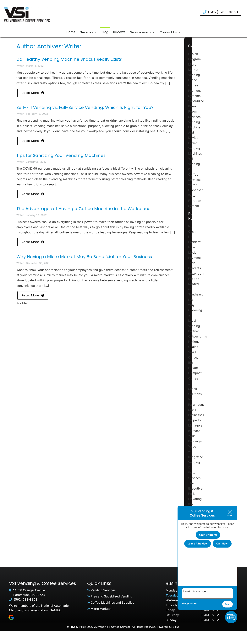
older (22, 303)
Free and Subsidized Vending (111, 596)
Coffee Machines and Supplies (112, 602)
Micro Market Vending (194, 69)
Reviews (119, 32)
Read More (30, 92)
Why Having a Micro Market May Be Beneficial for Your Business (84, 257)
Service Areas (140, 32)
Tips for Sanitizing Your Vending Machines (61, 155)
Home (70, 32)
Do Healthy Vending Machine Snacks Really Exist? (69, 59)
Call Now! (222, 543)
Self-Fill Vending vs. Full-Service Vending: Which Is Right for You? (85, 107)
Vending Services (103, 590)
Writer (20, 65)
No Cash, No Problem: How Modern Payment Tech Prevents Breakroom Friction (196, 252)
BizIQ (176, 626)
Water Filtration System (194, 201)
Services (86, 32)
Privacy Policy (78, 626)
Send (227, 604)
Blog (105, 32)
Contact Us (168, 32)
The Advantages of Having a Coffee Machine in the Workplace (83, 209)
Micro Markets (101, 609)
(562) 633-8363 (222, 12)
